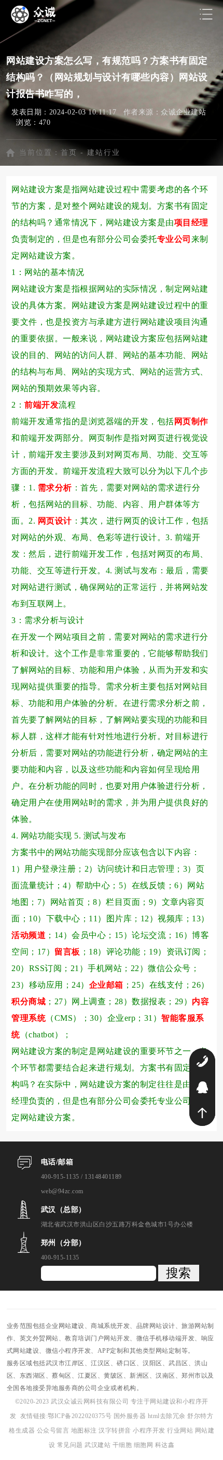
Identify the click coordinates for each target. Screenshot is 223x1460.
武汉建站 (97, 1445)
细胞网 (144, 1445)
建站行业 (103, 152)
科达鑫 (165, 1445)
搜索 (178, 1273)
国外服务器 (131, 1416)
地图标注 (85, 1430)
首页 (69, 152)
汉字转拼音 (116, 1430)
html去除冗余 (168, 1416)
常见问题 (71, 1445)
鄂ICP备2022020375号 (81, 1416)
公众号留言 (54, 1430)
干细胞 (122, 1445)
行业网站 (181, 1430)
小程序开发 (150, 1430)
